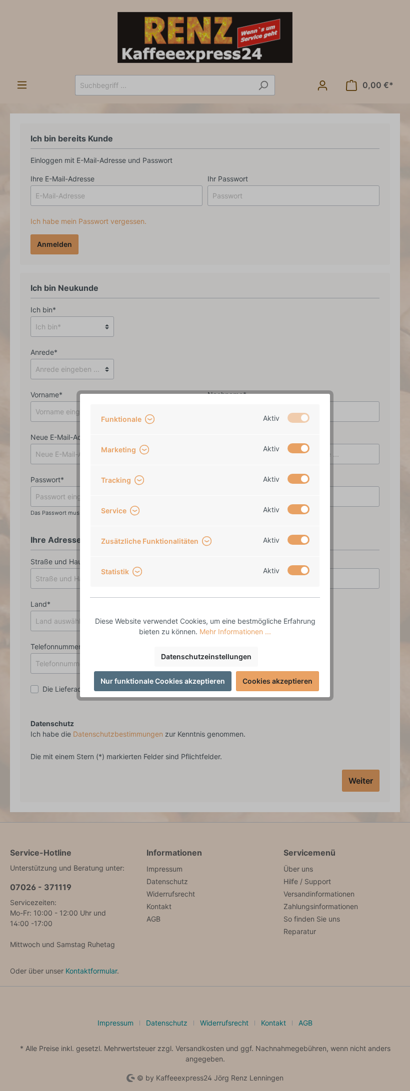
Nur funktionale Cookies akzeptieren (162, 681)
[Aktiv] (299, 418)
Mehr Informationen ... (235, 631)
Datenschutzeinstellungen (206, 656)
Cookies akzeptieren (277, 681)
